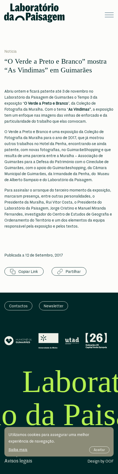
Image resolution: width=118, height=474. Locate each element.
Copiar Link (28, 271)
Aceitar (99, 449)
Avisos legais (18, 461)
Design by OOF (101, 461)
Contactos (18, 305)
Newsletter (53, 305)
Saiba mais (18, 449)
